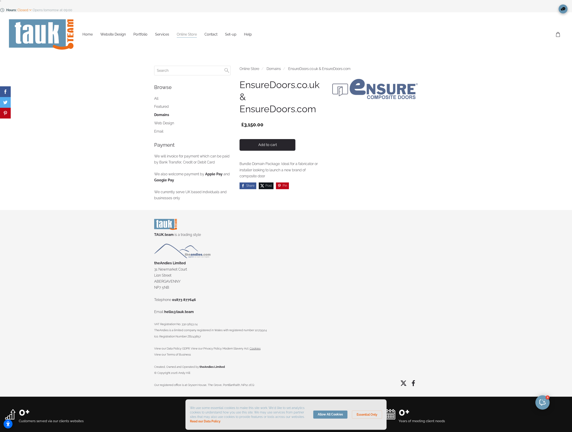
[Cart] (558, 35)
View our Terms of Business (172, 354)
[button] (542, 402)
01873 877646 (184, 300)
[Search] (226, 70)
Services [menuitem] (162, 34)
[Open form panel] (563, 8)
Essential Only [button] (367, 414)
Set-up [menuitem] (230, 34)
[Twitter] (403, 383)
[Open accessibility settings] (8, 423)
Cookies (255, 348)
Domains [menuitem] (161, 115)
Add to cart (267, 145)
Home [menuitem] (87, 34)
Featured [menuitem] (161, 106)
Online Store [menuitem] (187, 34)
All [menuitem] (156, 98)
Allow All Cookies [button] (330, 414)
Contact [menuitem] (210, 34)
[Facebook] (413, 383)
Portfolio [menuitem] (140, 34)
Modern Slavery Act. (236, 348)
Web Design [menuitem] (164, 123)
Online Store (249, 69)
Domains (274, 69)
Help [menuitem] (248, 34)
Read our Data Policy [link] (205, 421)
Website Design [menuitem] (113, 34)
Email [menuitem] (158, 131)
